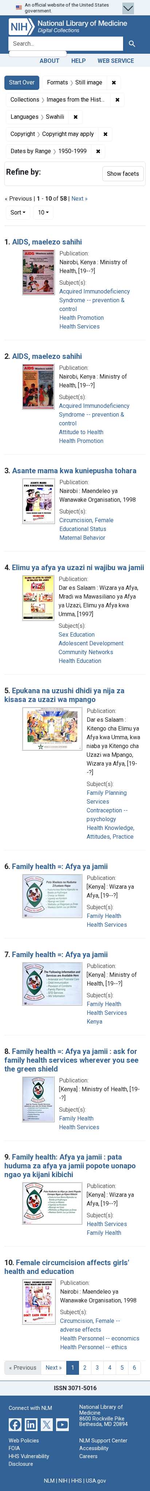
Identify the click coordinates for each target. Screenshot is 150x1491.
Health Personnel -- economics (99, 1338)
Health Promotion (81, 317)
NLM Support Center (103, 1441)
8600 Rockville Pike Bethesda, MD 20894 (103, 1422)
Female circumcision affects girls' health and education (66, 1267)
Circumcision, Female (86, 520)
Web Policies (24, 1441)
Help (78, 60)
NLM (49, 1481)
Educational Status (82, 529)
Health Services (79, 326)
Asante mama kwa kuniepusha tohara (74, 470)
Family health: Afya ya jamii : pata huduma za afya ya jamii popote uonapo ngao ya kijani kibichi (70, 1166)
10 (46, 212)
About (50, 60)
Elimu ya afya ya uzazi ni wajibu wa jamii (78, 567)
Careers (88, 1456)
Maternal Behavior (82, 537)
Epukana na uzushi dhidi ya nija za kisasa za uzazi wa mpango (64, 695)
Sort (16, 212)
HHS (76, 1481)
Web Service (116, 60)
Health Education (80, 660)
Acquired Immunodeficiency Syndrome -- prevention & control (94, 300)
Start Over (22, 82)
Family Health (104, 916)
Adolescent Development (91, 643)
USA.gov (96, 1481)
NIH (63, 1481)
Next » (79, 198)
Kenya (94, 1021)
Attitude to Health (81, 432)
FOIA (14, 1448)
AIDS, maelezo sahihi (47, 242)
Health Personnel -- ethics (93, 1347)
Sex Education (77, 634)
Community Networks (86, 652)
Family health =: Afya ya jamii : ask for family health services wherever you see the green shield (71, 1060)
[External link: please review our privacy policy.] (15, 1423)
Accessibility (93, 1448)
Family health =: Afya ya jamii (60, 866)
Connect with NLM (30, 1408)
